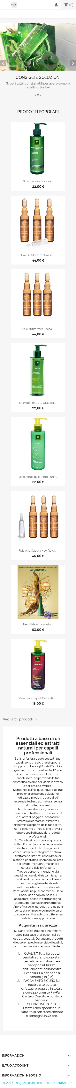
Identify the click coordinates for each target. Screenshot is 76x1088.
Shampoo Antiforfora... (38, 181)
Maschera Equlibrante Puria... (38, 477)
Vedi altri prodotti (21, 719)
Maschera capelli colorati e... (38, 698)
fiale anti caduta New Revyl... (38, 550)
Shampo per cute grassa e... (38, 403)
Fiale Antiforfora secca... (38, 329)
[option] (38, 60)
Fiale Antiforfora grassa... (38, 255)
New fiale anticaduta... (38, 624)
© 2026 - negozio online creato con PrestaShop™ (37, 1083)
